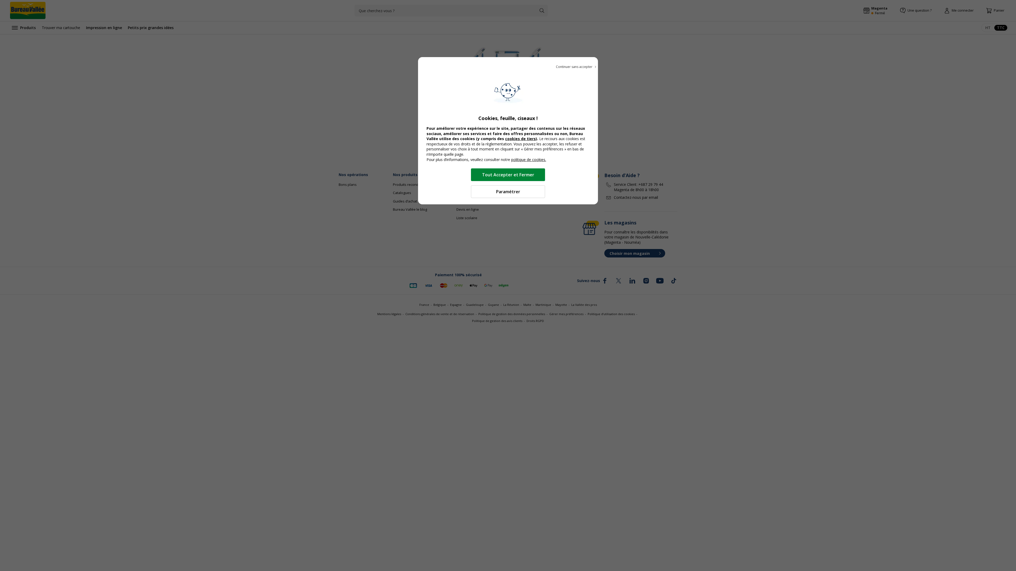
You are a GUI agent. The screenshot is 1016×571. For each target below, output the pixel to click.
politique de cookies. (528, 159)
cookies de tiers (520, 138)
